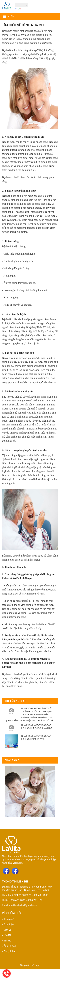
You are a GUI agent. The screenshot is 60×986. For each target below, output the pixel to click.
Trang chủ (9, 919)
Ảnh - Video (10, 946)
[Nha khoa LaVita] (6, 7)
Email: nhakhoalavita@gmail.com (19, 905)
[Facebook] (6, 871)
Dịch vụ (8, 929)
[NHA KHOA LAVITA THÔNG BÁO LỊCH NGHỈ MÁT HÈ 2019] (11, 741)
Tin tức (7, 940)
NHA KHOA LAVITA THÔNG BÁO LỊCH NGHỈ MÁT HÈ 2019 (36, 737)
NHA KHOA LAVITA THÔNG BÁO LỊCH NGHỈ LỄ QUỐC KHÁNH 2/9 (36, 726)
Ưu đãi (7, 935)
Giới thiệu (9, 924)
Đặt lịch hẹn (10, 951)
